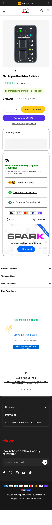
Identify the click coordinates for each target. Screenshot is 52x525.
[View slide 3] (27, 389)
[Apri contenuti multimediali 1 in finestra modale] (26, 43)
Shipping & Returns (17, 499)
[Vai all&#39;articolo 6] (30, 70)
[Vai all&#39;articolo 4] (24, 70)
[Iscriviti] (44, 462)
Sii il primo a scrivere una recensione (26, 347)
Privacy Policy (36, 499)
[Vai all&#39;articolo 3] (21, 70)
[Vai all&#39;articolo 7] (33, 70)
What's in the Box (9, 283)
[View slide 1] (21, 389)
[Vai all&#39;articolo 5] (27, 70)
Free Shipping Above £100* (25, 192)
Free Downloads (8, 291)
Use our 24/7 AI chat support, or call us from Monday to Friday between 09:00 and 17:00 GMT (26, 382)
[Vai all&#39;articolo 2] (18, 70)
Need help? (42, 219)
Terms (28, 499)
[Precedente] (3, 3)
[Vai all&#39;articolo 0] (15, 70)
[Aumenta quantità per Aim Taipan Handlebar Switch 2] (16, 109)
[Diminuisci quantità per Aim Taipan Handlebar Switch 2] (5, 109)
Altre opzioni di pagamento (24, 123)
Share (11, 219)
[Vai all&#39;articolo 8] (36, 70)
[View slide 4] (30, 389)
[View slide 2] (24, 389)
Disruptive (40, 495)
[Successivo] (48, 3)
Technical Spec (8, 276)
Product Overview (9, 268)
